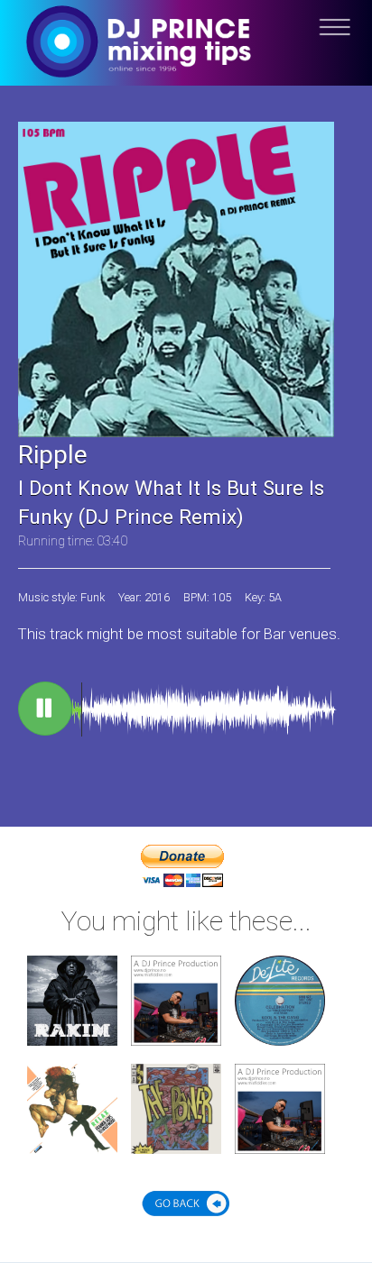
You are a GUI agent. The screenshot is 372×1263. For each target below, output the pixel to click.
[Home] (186, 56)
